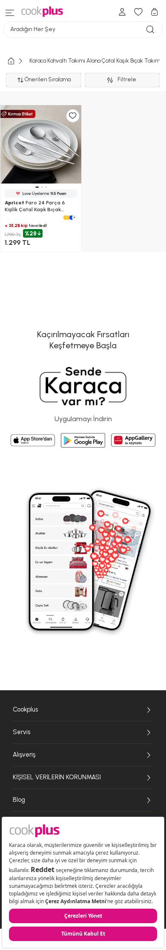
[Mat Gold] (68, 217)
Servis (21, 732)
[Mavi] (71, 217)
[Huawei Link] (133, 440)
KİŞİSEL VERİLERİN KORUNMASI (57, 777)
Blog (19, 800)
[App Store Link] (33, 440)
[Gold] (65, 217)
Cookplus (25, 709)
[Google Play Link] (83, 440)
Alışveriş (24, 754)
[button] (37, 187)
